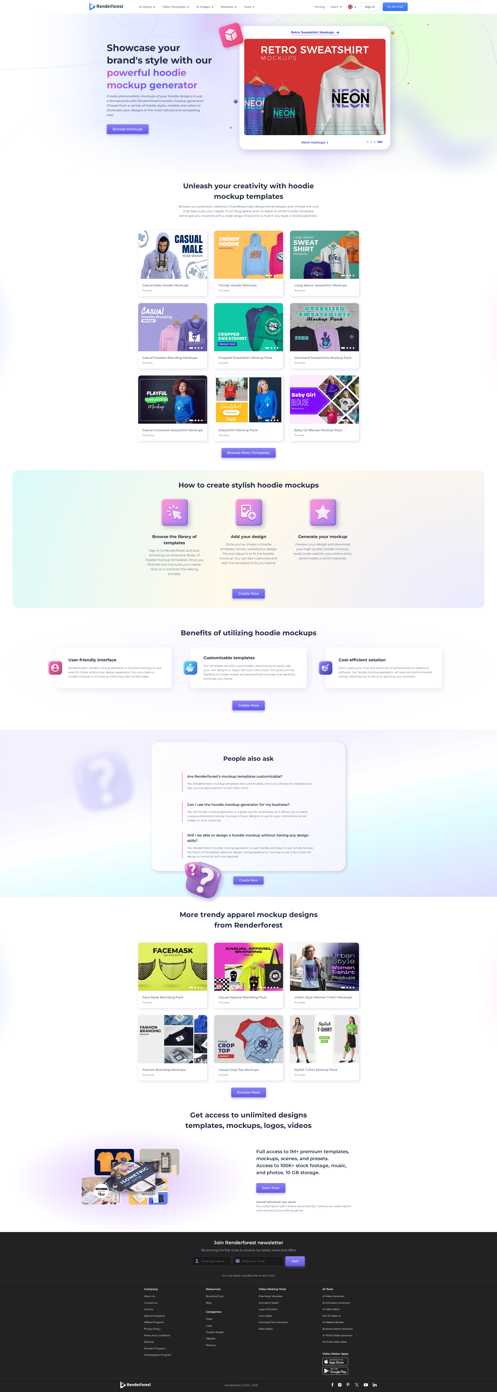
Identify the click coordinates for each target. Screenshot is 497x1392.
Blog (208, 1302)
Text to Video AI (331, 1315)
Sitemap (149, 1341)
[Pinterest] (348, 1385)
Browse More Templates (248, 453)
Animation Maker (269, 1302)
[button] (368, 142)
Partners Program (154, 1348)
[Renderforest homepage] (106, 7)
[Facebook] (332, 1385)
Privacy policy (152, 1328)
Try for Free (395, 7)
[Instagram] (339, 1385)
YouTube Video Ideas (334, 1341)
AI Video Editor (331, 1309)
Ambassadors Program (157, 1354)
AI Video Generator (333, 1296)
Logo (209, 1325)
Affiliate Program (154, 1322)
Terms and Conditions (157, 1335)
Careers (148, 1309)
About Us (149, 1296)
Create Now (248, 593)
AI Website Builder (333, 1322)
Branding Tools (214, 1296)
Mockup (210, 1345)
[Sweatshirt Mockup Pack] (315, 87)
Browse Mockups (128, 129)
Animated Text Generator (273, 1322)
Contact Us (150, 1302)
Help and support (154, 1315)
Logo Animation (268, 1309)
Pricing (320, 7)
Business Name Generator (337, 1328)
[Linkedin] (375, 1385)
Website (210, 1338)
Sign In (370, 7)
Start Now (271, 1188)
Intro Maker (265, 1315)
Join (295, 1261)
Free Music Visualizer (271, 1296)
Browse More (248, 1092)
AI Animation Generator (336, 1302)
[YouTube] (366, 1385)
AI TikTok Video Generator (337, 1335)
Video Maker (266, 1328)
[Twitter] (357, 1385)
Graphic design (215, 1332)
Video (209, 1318)
